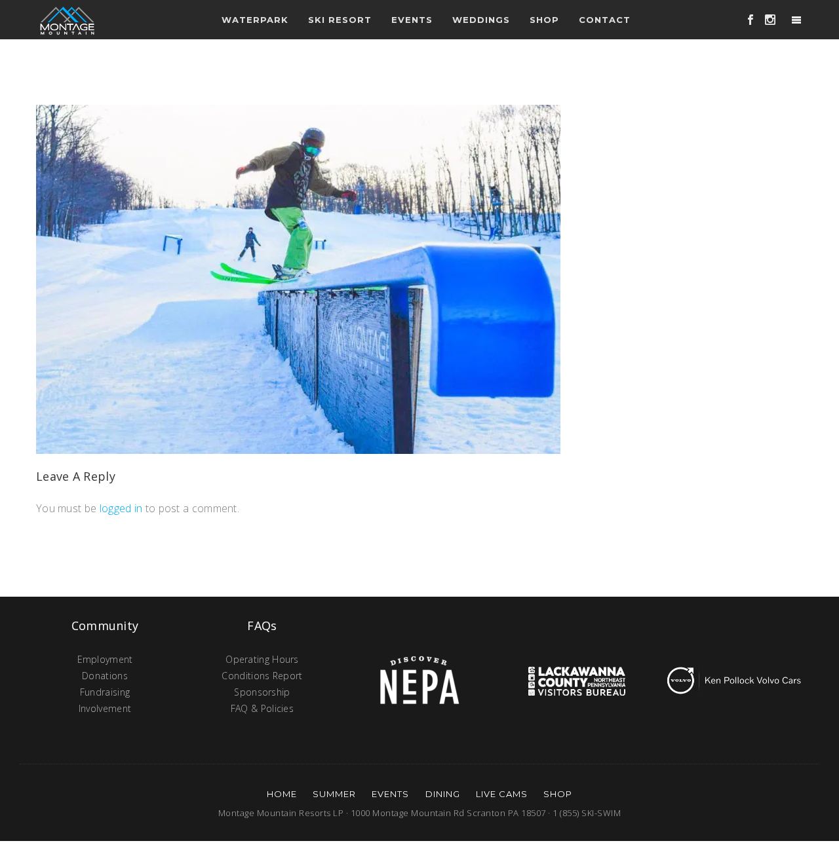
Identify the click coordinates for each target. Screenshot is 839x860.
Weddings (481, 19)
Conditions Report (262, 675)
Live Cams (502, 794)
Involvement (105, 708)
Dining (442, 794)
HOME (282, 794)
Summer (334, 794)
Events (390, 794)
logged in (121, 508)
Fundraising (105, 692)
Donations (105, 675)
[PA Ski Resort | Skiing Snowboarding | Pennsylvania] (67, 19)
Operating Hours (262, 659)
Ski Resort (340, 19)
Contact (605, 19)
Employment (105, 659)
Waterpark (255, 19)
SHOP (557, 794)
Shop (544, 19)
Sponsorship (262, 692)
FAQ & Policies (262, 708)
